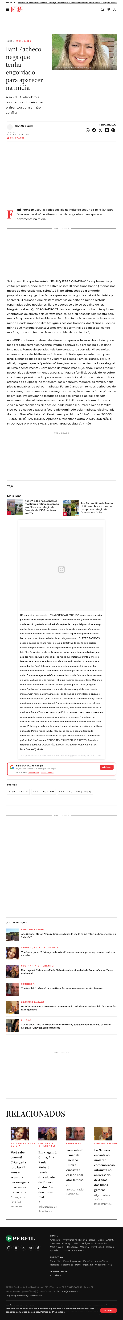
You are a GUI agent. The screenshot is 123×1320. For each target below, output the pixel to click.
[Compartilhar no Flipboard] (107, 130)
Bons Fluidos (96, 1239)
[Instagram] (9, 1248)
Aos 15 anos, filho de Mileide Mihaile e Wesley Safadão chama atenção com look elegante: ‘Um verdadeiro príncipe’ (66, 1026)
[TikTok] (38, 1248)
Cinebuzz (55, 1243)
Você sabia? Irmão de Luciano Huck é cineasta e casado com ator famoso (61, 988)
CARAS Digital (24, 125)
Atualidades (23, 41)
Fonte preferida (47, 772)
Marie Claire (101, 1261)
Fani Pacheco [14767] (75, 791)
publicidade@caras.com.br (67, 1291)
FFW (77, 1243)
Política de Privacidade (52, 1312)
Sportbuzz (55, 1250)
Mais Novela (56, 1246)
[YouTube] (31, 1248)
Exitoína (87, 1261)
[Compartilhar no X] (100, 130)
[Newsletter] (108, 9)
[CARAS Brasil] (17, 9)
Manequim (72, 1246)
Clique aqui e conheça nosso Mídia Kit (25, 1295)
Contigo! (67, 1243)
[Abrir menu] (8, 9)
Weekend (100, 1264)
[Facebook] (16, 1248)
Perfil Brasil (97, 1246)
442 (110, 1264)
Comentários (17, 138)
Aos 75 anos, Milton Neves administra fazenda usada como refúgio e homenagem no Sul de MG (68, 935)
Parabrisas (67, 1264)
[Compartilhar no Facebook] (94, 130)
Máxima (84, 1246)
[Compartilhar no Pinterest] (113, 130)
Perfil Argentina (84, 1264)
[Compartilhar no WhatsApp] (87, 130)
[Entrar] (114, 9)
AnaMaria (55, 1239)
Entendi (108, 1310)
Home (9, 41)
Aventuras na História (75, 1239)
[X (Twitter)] (23, 1248)
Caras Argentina (72, 1261)
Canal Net (55, 1261)
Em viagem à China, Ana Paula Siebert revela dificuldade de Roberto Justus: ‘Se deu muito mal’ (67, 972)
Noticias (54, 1264)
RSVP (67, 1250)
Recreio (110, 1246)
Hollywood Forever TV (94, 1243)
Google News (33, 772)
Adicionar (106, 767)
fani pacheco (43, 791)
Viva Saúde (78, 1250)
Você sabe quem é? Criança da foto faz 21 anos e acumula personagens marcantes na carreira (68, 953)
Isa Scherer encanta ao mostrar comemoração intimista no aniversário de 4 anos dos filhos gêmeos (69, 1008)
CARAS (110, 1239)
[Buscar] (102, 9)
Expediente (56, 1275)
